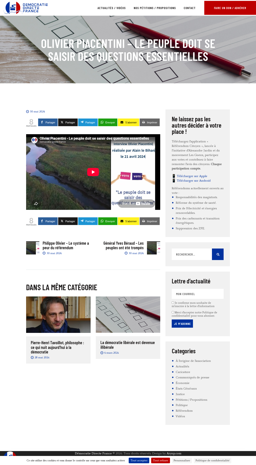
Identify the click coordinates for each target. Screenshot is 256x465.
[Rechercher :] (198, 254)
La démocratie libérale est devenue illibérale (127, 344)
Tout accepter (139, 460)
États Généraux (186, 388)
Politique (182, 405)
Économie (182, 383)
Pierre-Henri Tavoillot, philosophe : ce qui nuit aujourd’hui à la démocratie (57, 347)
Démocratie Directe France (93, 453)
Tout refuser (160, 460)
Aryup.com (174, 453)
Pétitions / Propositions (191, 400)
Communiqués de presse (192, 377)
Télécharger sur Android (194, 180)
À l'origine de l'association (193, 361)
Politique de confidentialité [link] (213, 460)
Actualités (182, 366)
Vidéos (180, 416)
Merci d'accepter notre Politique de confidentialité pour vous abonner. (194, 314)
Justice (180, 394)
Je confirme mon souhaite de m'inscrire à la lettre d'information (193, 304)
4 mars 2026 (111, 352)
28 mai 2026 (42, 357)
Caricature (183, 372)
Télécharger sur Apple (192, 176)
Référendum (184, 411)
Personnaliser (182, 460)
